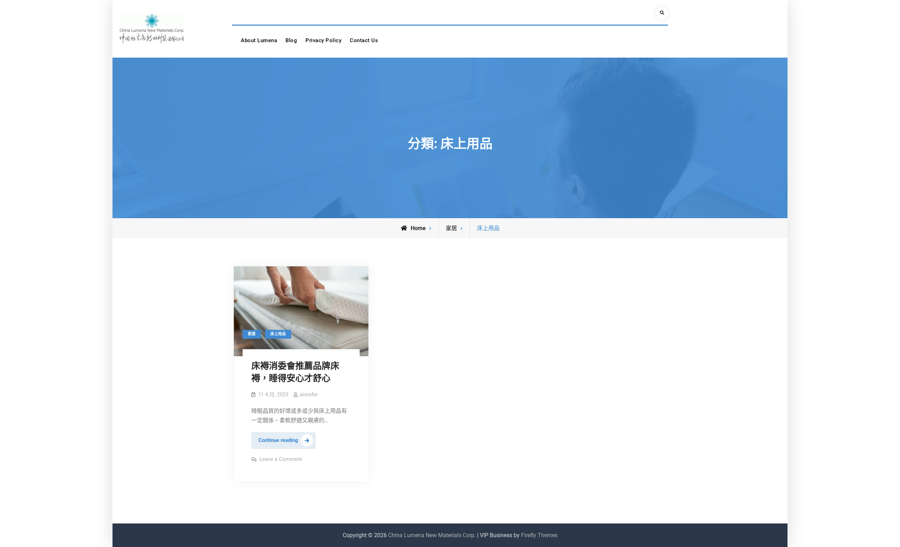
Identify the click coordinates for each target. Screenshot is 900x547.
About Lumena (259, 40)
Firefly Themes (539, 535)
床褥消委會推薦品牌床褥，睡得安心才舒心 (295, 372)
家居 (451, 228)
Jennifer (308, 394)
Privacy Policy (323, 40)
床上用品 (278, 334)
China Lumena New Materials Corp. (432, 535)
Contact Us (364, 40)
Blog (291, 40)
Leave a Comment (280, 459)
